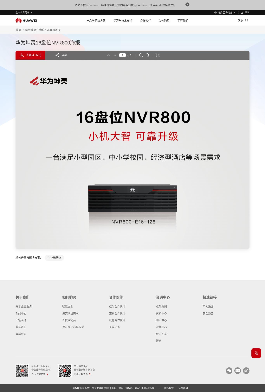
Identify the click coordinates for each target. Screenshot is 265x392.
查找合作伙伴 (117, 313)
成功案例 (161, 306)
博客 (158, 340)
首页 (18, 29)
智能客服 (67, 306)
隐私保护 (169, 388)
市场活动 (21, 320)
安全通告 (208, 313)
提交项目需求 (70, 313)
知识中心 (161, 320)
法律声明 (183, 388)
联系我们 (21, 327)
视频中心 (161, 327)
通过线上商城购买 (73, 327)
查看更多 (21, 334)
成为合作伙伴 (117, 306)
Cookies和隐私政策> (162, 5)
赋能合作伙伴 (117, 320)
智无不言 (161, 334)
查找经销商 (69, 320)
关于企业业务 (24, 306)
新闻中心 (21, 313)
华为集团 (208, 306)
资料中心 (161, 313)
